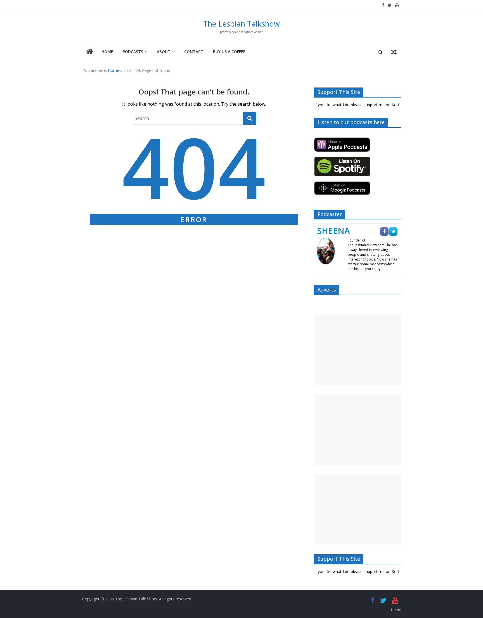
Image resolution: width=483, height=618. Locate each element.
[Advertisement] (357, 350)
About (164, 51)
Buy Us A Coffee (229, 51)
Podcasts (133, 51)
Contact (193, 51)
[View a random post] (394, 52)
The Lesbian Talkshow (241, 23)
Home (107, 51)
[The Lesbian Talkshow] (89, 52)
